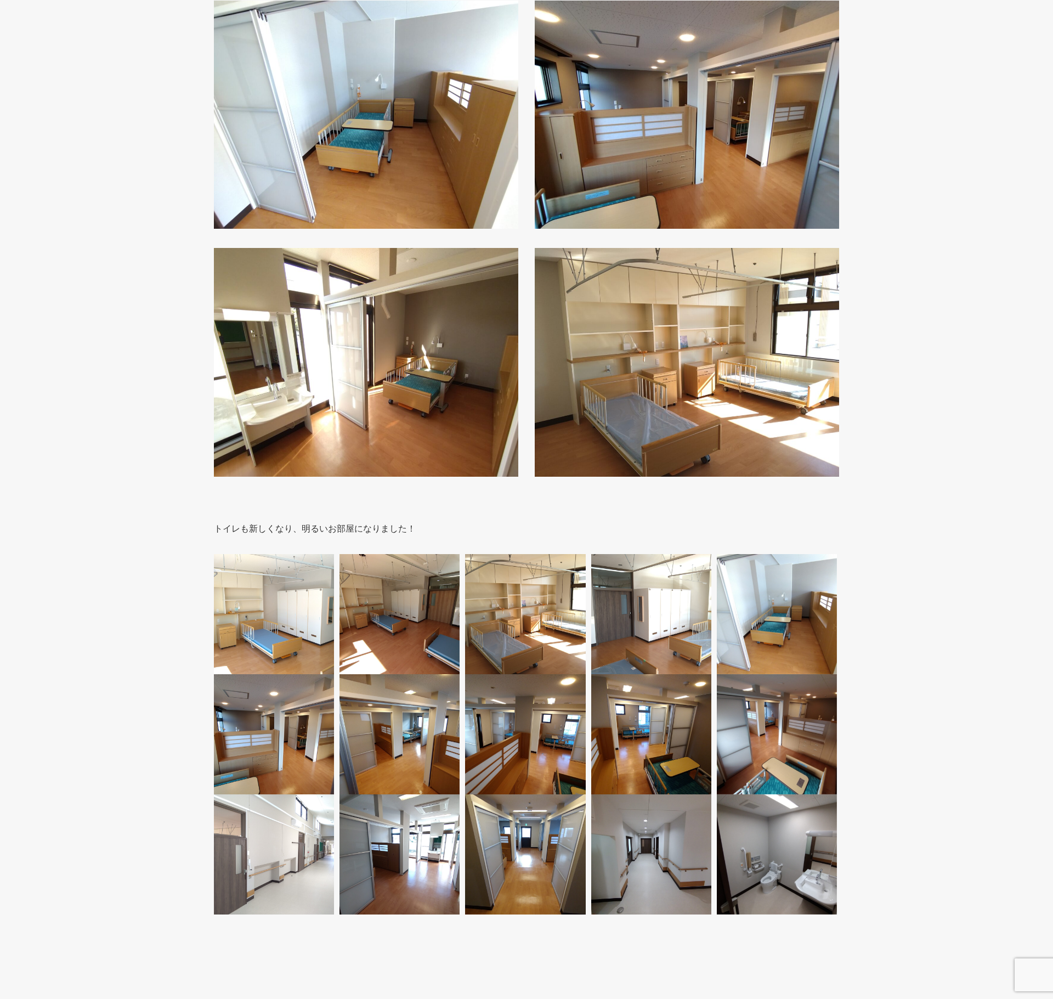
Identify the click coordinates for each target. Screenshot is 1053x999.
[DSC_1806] (274, 734)
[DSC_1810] (777, 734)
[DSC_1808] (525, 734)
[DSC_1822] (274, 614)
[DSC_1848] (525, 614)
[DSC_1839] (777, 614)
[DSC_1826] (399, 614)
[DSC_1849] (651, 614)
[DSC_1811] (525, 854)
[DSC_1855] (274, 854)
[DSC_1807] (399, 734)
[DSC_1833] (399, 854)
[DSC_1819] (651, 854)
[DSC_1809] (651, 734)
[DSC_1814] (777, 854)
